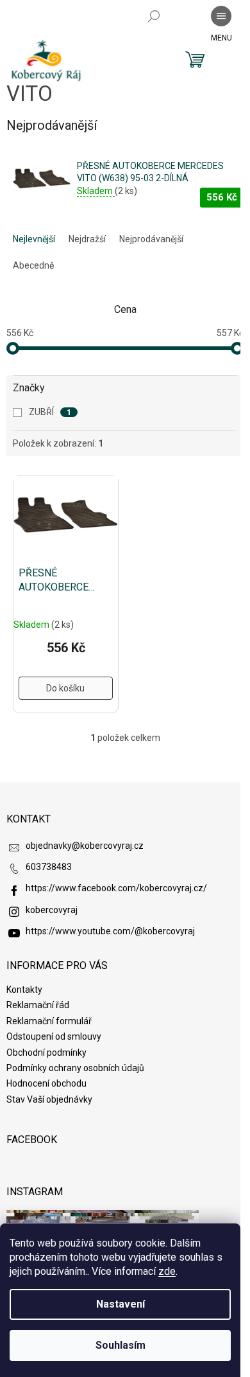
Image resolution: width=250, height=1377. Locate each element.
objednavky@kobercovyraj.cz (85, 845)
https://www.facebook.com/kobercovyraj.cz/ (116, 888)
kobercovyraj (52, 910)
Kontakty (24, 989)
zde (167, 1271)
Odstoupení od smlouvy (53, 1036)
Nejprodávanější (151, 239)
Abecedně (33, 265)
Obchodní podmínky (46, 1052)
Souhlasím (121, 1345)
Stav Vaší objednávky (49, 1099)
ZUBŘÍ (50, 412)
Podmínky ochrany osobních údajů (75, 1068)
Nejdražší (87, 239)
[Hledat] (154, 16)
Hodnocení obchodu (46, 1083)
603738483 (49, 867)
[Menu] (221, 16)
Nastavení (120, 1304)
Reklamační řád (37, 1005)
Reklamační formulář (49, 1021)
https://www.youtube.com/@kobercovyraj (110, 931)
